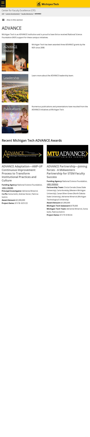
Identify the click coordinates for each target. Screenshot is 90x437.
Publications (12, 109)
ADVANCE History (10, 49)
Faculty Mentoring (27, 14)
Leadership (11, 78)
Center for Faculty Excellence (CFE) (19, 10)
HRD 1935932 (52, 184)
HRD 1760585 (7, 188)
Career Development (13, 14)
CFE (3, 14)
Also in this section (15, 20)
